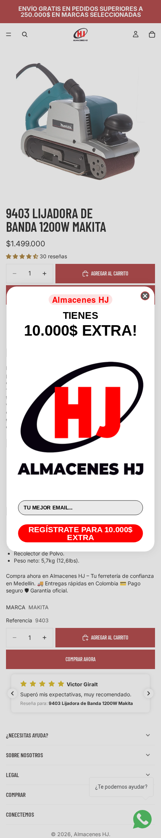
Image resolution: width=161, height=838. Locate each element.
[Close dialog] (145, 296)
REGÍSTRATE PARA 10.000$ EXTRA (80, 533)
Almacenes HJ (80, 300)
